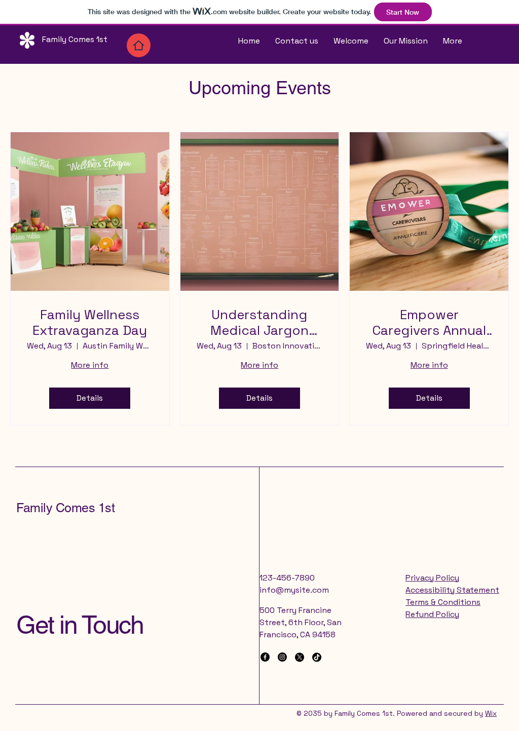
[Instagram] (282, 657)
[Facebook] (265, 657)
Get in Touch (79, 624)
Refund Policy (432, 614)
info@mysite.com (294, 590)
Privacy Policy (432, 577)
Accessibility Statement (452, 590)
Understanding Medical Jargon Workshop (259, 322)
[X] (299, 657)
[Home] (139, 45)
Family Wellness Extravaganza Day (89, 322)
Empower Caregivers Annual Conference (429, 322)
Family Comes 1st (65, 508)
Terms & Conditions (442, 602)
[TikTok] (316, 657)
